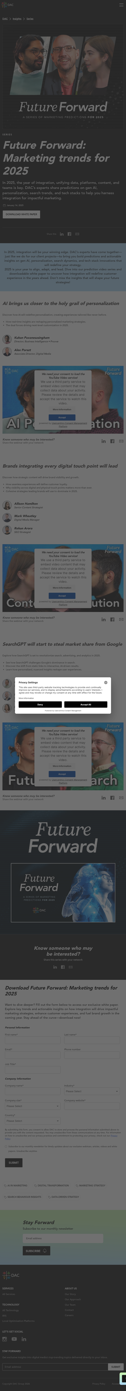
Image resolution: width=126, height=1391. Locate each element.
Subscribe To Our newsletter (96, 1378)
